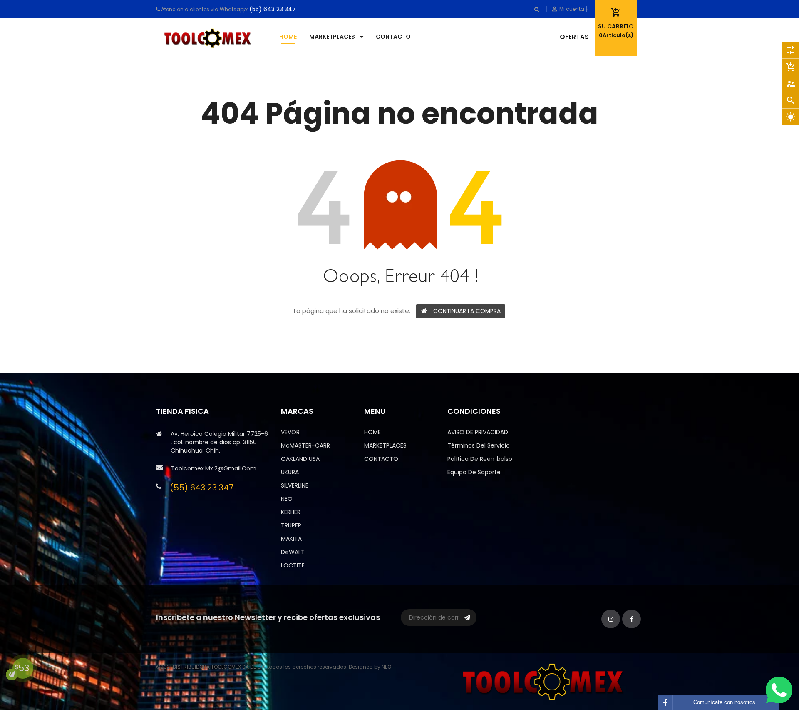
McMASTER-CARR (305, 445)
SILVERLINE (294, 485)
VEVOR (290, 432)
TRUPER (291, 525)
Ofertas (574, 36)
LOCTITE (293, 565)
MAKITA (291, 539)
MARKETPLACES (385, 445)
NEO (287, 499)
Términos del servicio (478, 445)
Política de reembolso (479, 459)
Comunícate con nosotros (724, 702)
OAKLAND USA (300, 459)
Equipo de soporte (474, 472)
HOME (372, 432)
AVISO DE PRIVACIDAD (477, 432)
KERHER (290, 512)
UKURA (290, 472)
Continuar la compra (467, 311)
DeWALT (293, 552)
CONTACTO (381, 459)
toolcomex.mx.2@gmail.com (213, 468)
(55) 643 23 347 (272, 9)
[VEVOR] (545, 681)
